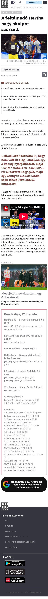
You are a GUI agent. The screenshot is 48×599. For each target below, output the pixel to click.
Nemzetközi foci (11, 12)
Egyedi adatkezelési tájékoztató (20, 542)
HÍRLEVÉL (9, 526)
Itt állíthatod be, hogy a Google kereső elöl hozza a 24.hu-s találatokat (27, 484)
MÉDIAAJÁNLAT (11, 547)
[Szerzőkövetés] (18, 70)
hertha (42, 7)
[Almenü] (13, 2)
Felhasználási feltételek (17, 537)
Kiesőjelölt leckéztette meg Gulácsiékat (21, 295)
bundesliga (17, 7)
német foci (30, 7)
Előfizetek (34, 2)
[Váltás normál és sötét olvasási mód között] (20, 2)
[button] (45, 7)
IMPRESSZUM (10, 531)
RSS (7, 521)
